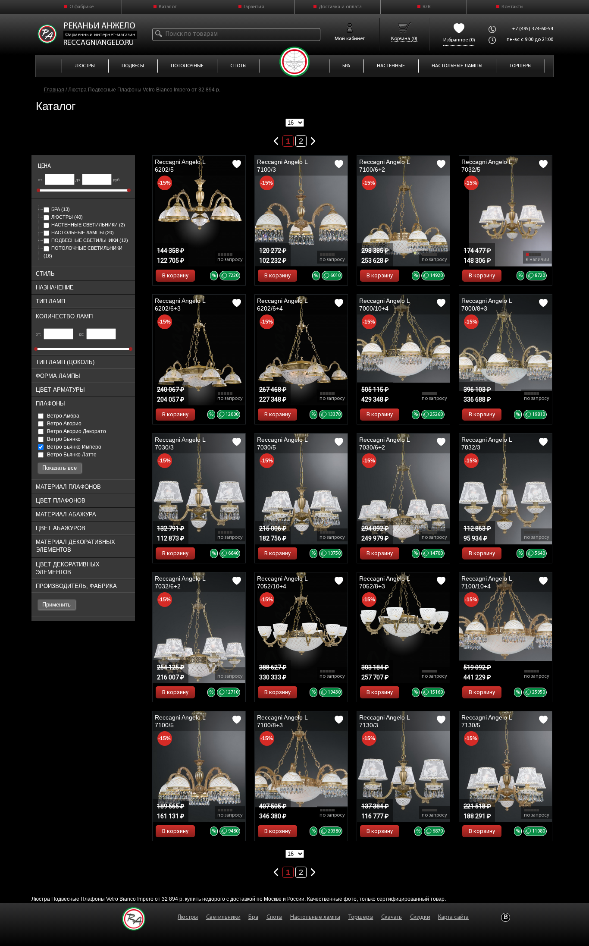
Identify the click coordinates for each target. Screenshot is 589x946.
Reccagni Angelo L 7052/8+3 (384, 582)
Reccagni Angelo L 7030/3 (180, 443)
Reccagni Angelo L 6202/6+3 (180, 304)
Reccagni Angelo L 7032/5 (486, 165)
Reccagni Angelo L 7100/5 (180, 721)
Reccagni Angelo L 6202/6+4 (282, 304)
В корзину (175, 275)
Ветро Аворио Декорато (76, 431)
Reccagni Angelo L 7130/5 (486, 721)
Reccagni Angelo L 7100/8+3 (282, 721)
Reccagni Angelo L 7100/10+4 (486, 582)
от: (39, 334)
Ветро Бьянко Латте (71, 455)
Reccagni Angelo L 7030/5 (282, 443)
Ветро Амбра (62, 416)
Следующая (313, 139)
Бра (60, 209)
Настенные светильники (88, 224)
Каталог (168, 6)
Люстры (67, 217)
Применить (56, 604)
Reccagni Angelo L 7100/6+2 (384, 165)
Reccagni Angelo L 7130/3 (384, 721)
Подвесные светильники (89, 240)
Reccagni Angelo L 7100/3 (282, 165)
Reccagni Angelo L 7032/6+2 (180, 582)
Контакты (512, 6)
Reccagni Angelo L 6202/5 (180, 165)
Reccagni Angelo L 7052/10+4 (282, 582)
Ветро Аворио (63, 424)
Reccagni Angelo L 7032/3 (486, 443)
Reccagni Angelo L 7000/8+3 (486, 304)
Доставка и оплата (340, 6)
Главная (54, 90)
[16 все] (294, 123)
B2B (426, 6)
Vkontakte (505, 917)
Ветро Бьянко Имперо (73, 447)
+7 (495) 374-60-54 (532, 28)
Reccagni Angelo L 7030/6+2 (384, 443)
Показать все (59, 468)
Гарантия (254, 6)
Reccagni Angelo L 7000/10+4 (384, 304)
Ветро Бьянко (63, 439)
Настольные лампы (82, 232)
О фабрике (81, 6)
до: (82, 334)
